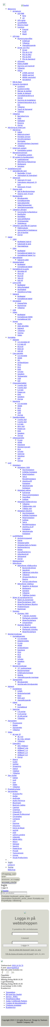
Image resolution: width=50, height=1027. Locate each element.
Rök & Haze (17, 82)
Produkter (15, 896)
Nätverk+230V (23, 260)
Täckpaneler (22, 376)
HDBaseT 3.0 (22, 755)
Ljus (14, 782)
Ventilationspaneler (25, 207)
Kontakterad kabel (24, 266)
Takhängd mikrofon (30, 572)
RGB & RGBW (22, 63)
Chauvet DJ (17, 812)
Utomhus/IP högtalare (27, 482)
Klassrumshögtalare (30, 495)
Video (15, 312)
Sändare (20, 166)
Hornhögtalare (28, 470)
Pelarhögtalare (28, 474)
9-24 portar (22, 714)
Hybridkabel (17, 257)
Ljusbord (21, 86)
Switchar (21, 454)
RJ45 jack (21, 698)
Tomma (20, 333)
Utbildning (16, 901)
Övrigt (20, 125)
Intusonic (16, 825)
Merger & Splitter (24, 91)
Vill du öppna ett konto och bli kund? (19, 954)
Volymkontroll (23, 554)
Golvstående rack (20, 171)
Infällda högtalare (29, 472)
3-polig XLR (22, 385)
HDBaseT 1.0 (22, 750)
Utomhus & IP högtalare (27, 528)
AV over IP (17, 734)
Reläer (20, 549)
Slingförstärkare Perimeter (24, 140)
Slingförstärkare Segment (27, 143)
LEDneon (21, 61)
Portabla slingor (23, 136)
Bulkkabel (21, 251)
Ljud (9, 463)
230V (15, 239)
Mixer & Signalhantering (23, 597)
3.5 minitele (22, 355)
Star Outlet (12, 775)
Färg (24, 16)
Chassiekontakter (20, 383)
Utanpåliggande (29, 45)
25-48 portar (22, 716)
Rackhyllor (21, 214)
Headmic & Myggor (30, 586)
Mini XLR (21, 426)
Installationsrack (14, 168)
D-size (19, 440)
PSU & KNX (26, 57)
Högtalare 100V (23, 467)
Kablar (15, 778)
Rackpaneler (18, 196)
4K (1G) (20, 736)
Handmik (26, 570)
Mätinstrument (23, 134)
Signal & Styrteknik (20, 84)
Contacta (16, 819)
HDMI (19, 358)
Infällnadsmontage (25, 673)
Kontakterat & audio (21, 269)
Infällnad (26, 41)
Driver (24, 50)
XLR (18, 381)
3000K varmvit (28, 75)
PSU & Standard (28, 59)
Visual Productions (20, 857)
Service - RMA (12, 997)
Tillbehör (26, 43)
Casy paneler (18, 353)
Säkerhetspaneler (24, 205)
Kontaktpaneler (23, 200)
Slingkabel (17, 301)
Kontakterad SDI (24, 319)
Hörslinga (17, 130)
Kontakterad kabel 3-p (26, 253)
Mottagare (21, 164)
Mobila (20, 675)
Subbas (25, 499)
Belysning (12, 9)
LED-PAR (20, 13)
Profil (24, 31)
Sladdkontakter (19, 417)
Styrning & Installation (26, 100)
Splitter (16, 764)
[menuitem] (15, 896)
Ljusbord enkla (23, 89)
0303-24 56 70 (17, 965)
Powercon (21, 392)
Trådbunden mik (29, 506)
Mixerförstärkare (29, 620)
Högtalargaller (23, 543)
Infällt (19, 691)
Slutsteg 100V (23, 613)
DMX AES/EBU (23, 326)
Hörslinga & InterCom (16, 127)
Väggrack (16, 178)
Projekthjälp (6, 901)
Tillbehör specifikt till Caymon (25, 225)
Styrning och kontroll (25, 66)
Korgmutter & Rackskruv (27, 212)
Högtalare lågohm (24, 511)
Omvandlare (27, 622)
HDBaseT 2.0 (22, 752)
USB (14, 310)
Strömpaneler (23, 221)
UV (23, 18)
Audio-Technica (19, 800)
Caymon (16, 807)
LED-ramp (21, 20)
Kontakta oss (38, 898)
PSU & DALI (26, 54)
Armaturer (17, 11)
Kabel (19, 132)
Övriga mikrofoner (29, 581)
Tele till (20, 278)
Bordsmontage (23, 670)
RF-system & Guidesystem (23, 157)
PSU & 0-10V (27, 52)
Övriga (20, 399)
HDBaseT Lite (22, 748)
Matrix (15, 759)
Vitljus (19, 70)
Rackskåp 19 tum (24, 173)
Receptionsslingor (20, 152)
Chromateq (17, 816)
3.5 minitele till (23, 342)
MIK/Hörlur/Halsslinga (26, 162)
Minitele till (22, 271)
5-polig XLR (22, 387)
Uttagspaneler (18, 438)
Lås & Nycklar (22, 232)
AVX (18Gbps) (22, 746)
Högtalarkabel (18, 262)
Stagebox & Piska (24, 292)
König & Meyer (19, 828)
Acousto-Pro (17, 793)
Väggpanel (21, 556)
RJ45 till (20, 349)
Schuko (20, 371)
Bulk (19, 705)
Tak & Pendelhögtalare (29, 477)
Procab (15, 851)
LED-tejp (16, 36)
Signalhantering (24, 552)
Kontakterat (22, 707)
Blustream (17, 803)
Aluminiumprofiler (24, 38)
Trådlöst (20, 111)
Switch (15, 768)
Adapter (16, 339)
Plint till (20, 273)
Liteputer (16, 837)
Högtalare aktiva (24, 490)
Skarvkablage (22, 246)
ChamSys (16, 809)
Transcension (18, 853)
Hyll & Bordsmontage (26, 191)
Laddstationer (23, 159)
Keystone (16, 401)
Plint (19, 365)
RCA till (20, 276)
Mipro (15, 841)
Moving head (22, 25)
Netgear (16, 844)
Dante (19, 540)
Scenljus (20, 27)
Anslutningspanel (24, 538)
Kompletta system (24, 150)
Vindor (15, 321)
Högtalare (17, 465)
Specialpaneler (23, 203)
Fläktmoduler (22, 228)
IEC (18, 360)
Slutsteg (16, 611)
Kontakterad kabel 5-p (26, 255)
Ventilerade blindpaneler (27, 684)
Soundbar (26, 497)
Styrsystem (12, 720)
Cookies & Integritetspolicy (16, 1003)
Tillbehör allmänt (20, 209)
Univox (15, 855)
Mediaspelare (18, 561)
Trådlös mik (27, 508)
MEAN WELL (17, 839)
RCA (19, 367)
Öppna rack (17, 189)
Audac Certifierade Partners (16, 1001)
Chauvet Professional (21, 814)
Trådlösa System (29, 595)
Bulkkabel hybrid (24, 241)
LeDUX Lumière (19, 835)
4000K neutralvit (29, 77)
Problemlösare (23, 606)
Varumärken (13, 791)
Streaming (17, 766)
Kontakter (12, 337)
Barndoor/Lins (23, 116)
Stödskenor (22, 223)
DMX (19, 118)
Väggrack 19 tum (24, 187)
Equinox (16, 823)
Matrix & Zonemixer (25, 600)
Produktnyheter (14, 789)
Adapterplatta (23, 641)
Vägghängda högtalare (27, 487)
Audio (19, 324)
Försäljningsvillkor (13, 999)
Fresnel (25, 29)
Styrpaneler (17, 727)
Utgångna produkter (13, 1005)
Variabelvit (26, 79)
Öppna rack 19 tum (25, 193)
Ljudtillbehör (18, 536)
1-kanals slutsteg (29, 616)
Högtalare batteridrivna (27, 501)
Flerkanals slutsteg (30, 618)
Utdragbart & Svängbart (27, 175)
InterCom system (19, 148)
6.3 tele (20, 390)
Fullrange (26, 492)
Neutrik (16, 846)
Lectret (15, 830)
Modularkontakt (23, 693)
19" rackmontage (24, 668)
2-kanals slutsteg (29, 627)
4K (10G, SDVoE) (23, 739)
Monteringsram (23, 447)
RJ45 (19, 369)
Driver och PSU (23, 47)
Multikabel (21, 289)
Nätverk (16, 294)
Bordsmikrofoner (29, 568)
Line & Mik (17, 282)
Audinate (16, 798)
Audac (15, 796)
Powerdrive (17, 848)
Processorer (17, 723)
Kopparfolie (22, 303)
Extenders (17, 743)
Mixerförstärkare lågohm (27, 604)
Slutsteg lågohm (24, 625)
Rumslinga (21, 305)
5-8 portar (21, 711)
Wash (24, 34)
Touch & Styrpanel (24, 109)
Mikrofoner (17, 563)
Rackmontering (23, 547)
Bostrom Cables (19, 805)
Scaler (15, 762)
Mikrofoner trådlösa (25, 584)
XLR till (20, 280)
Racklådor (21, 216)
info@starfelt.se (13, 968)
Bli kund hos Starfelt (14, 994)
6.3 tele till (21, 344)
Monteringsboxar (15, 634)
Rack (19, 695)
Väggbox (21, 456)
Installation (17, 689)
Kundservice (11, 1007)
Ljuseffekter (22, 22)
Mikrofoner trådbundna (27, 565)
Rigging (20, 123)
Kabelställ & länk (24, 244)
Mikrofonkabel (23, 287)
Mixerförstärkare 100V (26, 602)
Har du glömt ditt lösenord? (25, 950)
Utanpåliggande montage (27, 677)
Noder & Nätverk (24, 93)
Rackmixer (21, 609)
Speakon (20, 374)
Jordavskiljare (22, 362)
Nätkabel (21, 120)
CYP (14, 821)
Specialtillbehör (23, 219)
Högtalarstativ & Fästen (26, 545)
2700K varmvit (28, 73)
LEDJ (14, 832)
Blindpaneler (22, 198)
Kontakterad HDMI (25, 317)
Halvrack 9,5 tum (24, 180)
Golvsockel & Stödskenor (27, 230)
